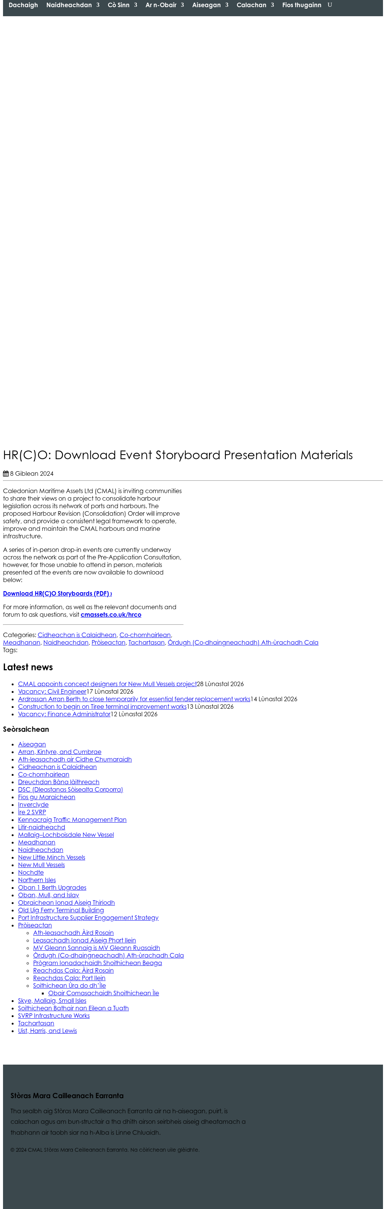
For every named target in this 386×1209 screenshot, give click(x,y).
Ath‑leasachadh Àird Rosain (73, 932)
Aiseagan (206, 5)
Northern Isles (37, 880)
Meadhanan (21, 642)
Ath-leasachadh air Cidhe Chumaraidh (75, 759)
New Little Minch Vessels (51, 857)
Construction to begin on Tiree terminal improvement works (102, 706)
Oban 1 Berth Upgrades (52, 887)
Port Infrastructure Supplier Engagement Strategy (88, 917)
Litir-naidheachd (41, 827)
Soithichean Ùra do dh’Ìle (69, 985)
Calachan (252, 5)
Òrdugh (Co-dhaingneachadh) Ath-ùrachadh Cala (243, 642)
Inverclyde (33, 804)
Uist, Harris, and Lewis (47, 1030)
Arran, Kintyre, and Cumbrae (59, 751)
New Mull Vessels (41, 865)
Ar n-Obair (161, 5)
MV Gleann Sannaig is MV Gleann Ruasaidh (96, 948)
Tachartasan (147, 642)
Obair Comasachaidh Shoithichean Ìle (103, 993)
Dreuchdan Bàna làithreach (59, 782)
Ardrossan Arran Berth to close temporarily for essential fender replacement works (134, 699)
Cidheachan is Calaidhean (77, 635)
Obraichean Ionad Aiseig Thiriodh (66, 902)
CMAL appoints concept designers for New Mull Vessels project (107, 684)
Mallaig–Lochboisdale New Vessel (66, 834)
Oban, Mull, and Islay (48, 895)
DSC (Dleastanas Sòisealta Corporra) (70, 789)
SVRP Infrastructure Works (54, 1015)
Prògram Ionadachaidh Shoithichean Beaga (97, 963)
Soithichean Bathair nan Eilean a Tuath (73, 1008)
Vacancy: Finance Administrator (64, 714)
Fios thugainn (302, 5)
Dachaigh (23, 5)
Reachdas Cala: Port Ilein (69, 978)
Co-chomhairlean (145, 635)
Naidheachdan (69, 5)
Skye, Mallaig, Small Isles (52, 1000)
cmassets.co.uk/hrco (111, 614)
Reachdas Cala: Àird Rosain (73, 970)
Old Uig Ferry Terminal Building (61, 910)
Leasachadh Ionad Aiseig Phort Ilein (84, 940)
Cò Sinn (119, 5)
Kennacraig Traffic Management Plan (72, 819)
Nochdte (31, 872)
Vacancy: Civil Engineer (52, 691)
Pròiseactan (109, 642)
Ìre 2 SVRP (32, 812)
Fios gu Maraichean (46, 797)
